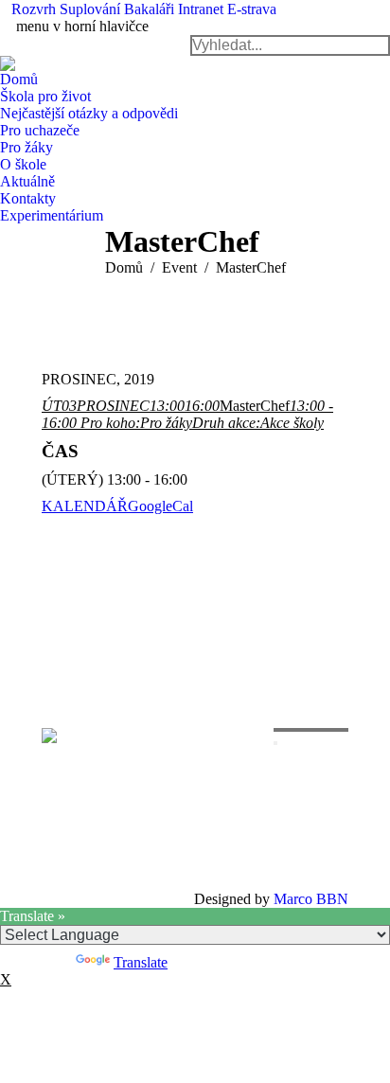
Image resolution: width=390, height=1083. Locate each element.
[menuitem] (33, 9)
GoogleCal (160, 506)
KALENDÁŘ (85, 506)
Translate (141, 962)
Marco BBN (311, 899)
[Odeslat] (275, 743)
